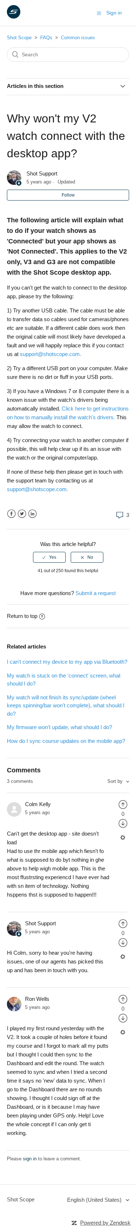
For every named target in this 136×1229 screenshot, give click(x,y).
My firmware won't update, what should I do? (59, 727)
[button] (99, 13)
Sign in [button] (114, 13)
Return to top (22, 616)
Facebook (11, 513)
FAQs (46, 37)
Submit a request (95, 593)
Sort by (115, 781)
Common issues (78, 37)
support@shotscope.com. (50, 354)
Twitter (21, 513)
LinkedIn (32, 513)
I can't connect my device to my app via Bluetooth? (67, 662)
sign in (30, 1158)
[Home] (13, 16)
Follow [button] (68, 195)
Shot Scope (19, 37)
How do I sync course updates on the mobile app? (66, 741)
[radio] (49, 557)
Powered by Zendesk (105, 1223)
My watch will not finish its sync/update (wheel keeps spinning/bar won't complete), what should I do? (65, 705)
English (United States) (95, 1200)
